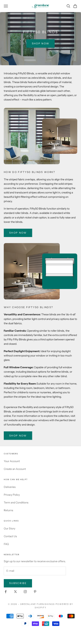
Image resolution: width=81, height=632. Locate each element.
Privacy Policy (12, 494)
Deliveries (10, 487)
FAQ (6, 544)
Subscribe (18, 583)
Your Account (12, 461)
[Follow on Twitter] (15, 592)
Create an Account (15, 469)
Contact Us (10, 536)
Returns (8, 510)
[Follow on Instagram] (25, 592)
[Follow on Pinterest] (35, 592)
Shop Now (40, 43)
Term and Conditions (16, 502)
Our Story (9, 528)
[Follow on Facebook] (6, 592)
